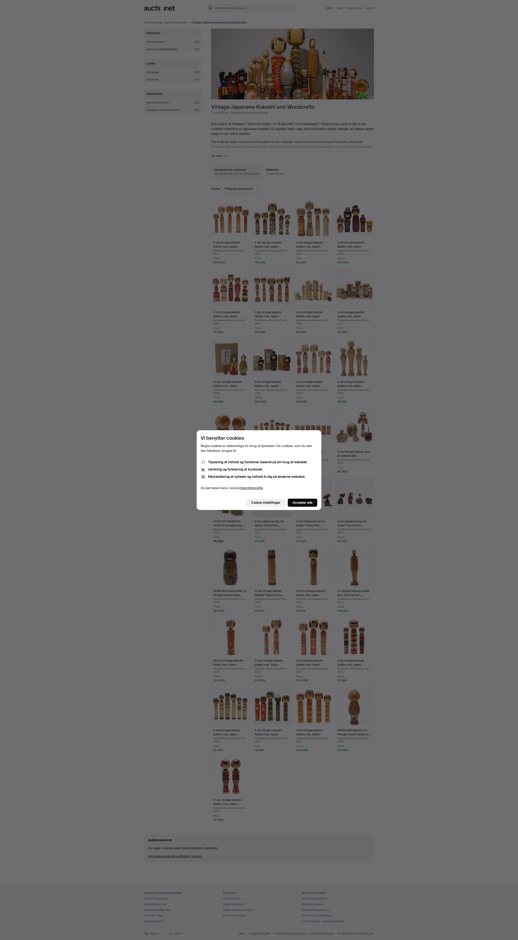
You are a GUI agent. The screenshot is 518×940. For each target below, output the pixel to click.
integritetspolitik (251, 488)
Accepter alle (302, 502)
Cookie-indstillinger (265, 502)
